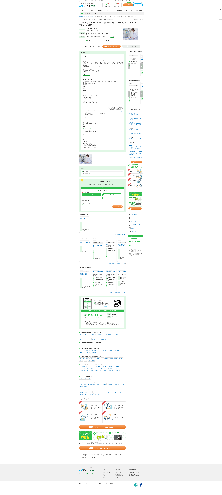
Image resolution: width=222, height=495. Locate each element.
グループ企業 (105, 483)
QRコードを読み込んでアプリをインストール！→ (103, 306)
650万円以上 (82, 352)
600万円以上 (117, 350)
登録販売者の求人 (118, 370)
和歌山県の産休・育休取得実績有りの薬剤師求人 (135, 154)
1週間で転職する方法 (132, 474)
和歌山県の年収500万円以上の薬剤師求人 (135, 134)
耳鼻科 (91, 358)
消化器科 (120, 358)
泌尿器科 (93, 360)
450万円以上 (100, 350)
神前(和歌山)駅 (97, 394)
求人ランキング (129, 10)
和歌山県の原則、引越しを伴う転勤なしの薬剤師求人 (135, 147)
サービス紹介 (90, 10)
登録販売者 (112, 197)
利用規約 (103, 474)
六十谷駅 (119, 392)
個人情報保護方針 (113, 483)
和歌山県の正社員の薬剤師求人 (134, 129)
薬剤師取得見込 (92, 197)
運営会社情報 (117, 477)
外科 (84, 358)
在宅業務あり (111, 370)
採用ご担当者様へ (129, 2)
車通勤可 (105, 370)
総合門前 (91, 370)
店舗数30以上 (110, 366)
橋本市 (85, 378)
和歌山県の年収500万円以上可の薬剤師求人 (135, 144)
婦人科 (86, 360)
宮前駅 (86, 392)
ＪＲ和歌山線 (103, 384)
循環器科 (81, 360)
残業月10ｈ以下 (85, 119)
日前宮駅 (91, 394)
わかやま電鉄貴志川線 (83, 386)
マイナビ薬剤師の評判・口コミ (134, 475)
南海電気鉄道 (110, 384)
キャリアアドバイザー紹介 (119, 471)
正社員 (81, 344)
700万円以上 (88, 352)
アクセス (112, 36)
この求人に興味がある (110, 46)
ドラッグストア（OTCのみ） (108, 334)
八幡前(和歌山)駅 (106, 392)
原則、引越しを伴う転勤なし (85, 368)
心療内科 (111, 358)
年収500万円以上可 (86, 76)
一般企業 (116, 334)
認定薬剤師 (112, 194)
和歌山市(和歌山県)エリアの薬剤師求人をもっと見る (117, 263)
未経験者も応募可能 (94, 368)
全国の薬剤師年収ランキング (134, 472)
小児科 (102, 358)
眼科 (95, 358)
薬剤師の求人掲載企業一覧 (119, 475)
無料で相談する (120, 111)
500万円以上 (105, 350)
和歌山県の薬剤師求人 (133, 113)
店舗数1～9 (98, 366)
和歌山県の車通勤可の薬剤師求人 (135, 156)
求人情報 (88, 40)
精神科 (98, 358)
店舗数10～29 (103, 366)
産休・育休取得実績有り (87, 92)
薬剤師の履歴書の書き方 (133, 469)
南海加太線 (122, 384)
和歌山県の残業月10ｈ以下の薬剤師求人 (135, 152)
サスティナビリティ (93, 483)
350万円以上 (88, 350)
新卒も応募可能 (102, 368)
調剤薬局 (81, 334)
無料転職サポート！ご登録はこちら (101, 427)
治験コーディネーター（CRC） (85, 339)
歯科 (89, 360)
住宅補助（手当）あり (110, 368)
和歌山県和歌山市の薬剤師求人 (134, 114)
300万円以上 (82, 350)
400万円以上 (94, 350)
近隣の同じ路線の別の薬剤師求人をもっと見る (117, 292)
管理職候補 (96, 370)
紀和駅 (100, 392)
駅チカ (101, 370)
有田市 (89, 378)
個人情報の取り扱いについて (107, 472)
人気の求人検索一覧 (118, 474)
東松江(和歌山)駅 (113, 392)
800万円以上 (94, 352)
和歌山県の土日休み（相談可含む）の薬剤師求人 (135, 149)
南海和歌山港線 (116, 384)
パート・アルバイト (95, 344)
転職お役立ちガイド (119, 10)
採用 (100, 483)
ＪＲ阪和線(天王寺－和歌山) (95, 384)
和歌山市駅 (86, 394)
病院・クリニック (88, 334)
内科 (80, 358)
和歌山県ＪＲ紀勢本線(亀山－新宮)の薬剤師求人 (135, 119)
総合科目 (115, 358)
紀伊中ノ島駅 (95, 392)
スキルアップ (92, 366)
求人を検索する (139, 10)
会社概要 (80, 483)
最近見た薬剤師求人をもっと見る (120, 234)
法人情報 (107, 40)
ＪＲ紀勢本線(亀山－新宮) (84, 384)
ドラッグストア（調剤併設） (97, 334)
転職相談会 (100, 10)
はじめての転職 (131, 471)
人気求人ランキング (118, 472)
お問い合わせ (104, 475)
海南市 (81, 378)
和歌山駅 (81, 394)
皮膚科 (87, 358)
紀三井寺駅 (82, 392)
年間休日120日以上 (117, 366)
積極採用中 (85, 58)
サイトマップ (104, 477)
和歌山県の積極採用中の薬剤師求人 (135, 157)
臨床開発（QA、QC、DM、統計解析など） (99, 339)
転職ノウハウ (109, 10)
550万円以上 (111, 350)
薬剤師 (92, 194)
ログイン (138, 4)
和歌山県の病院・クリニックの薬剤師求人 (135, 139)
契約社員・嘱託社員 (87, 344)
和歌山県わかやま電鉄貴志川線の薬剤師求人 (135, 125)
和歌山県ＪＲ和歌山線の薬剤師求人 (135, 123)
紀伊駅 (90, 392)
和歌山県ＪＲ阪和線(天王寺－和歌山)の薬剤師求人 (135, 122)
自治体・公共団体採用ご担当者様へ (108, 471)
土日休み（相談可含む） (87, 128)
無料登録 (128, 4)
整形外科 (106, 358)
